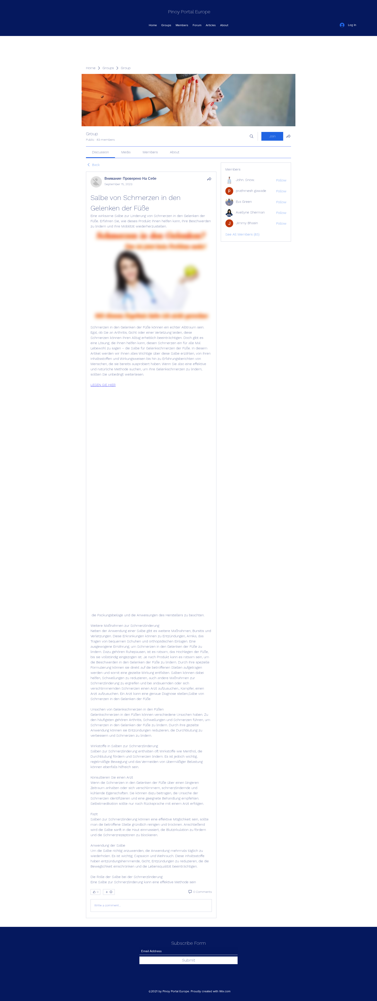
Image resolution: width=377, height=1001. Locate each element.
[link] (100, 152)
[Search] (251, 136)
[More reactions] (109, 892)
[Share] (209, 178)
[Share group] (288, 136)
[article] (151, 545)
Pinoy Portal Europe (189, 11)
